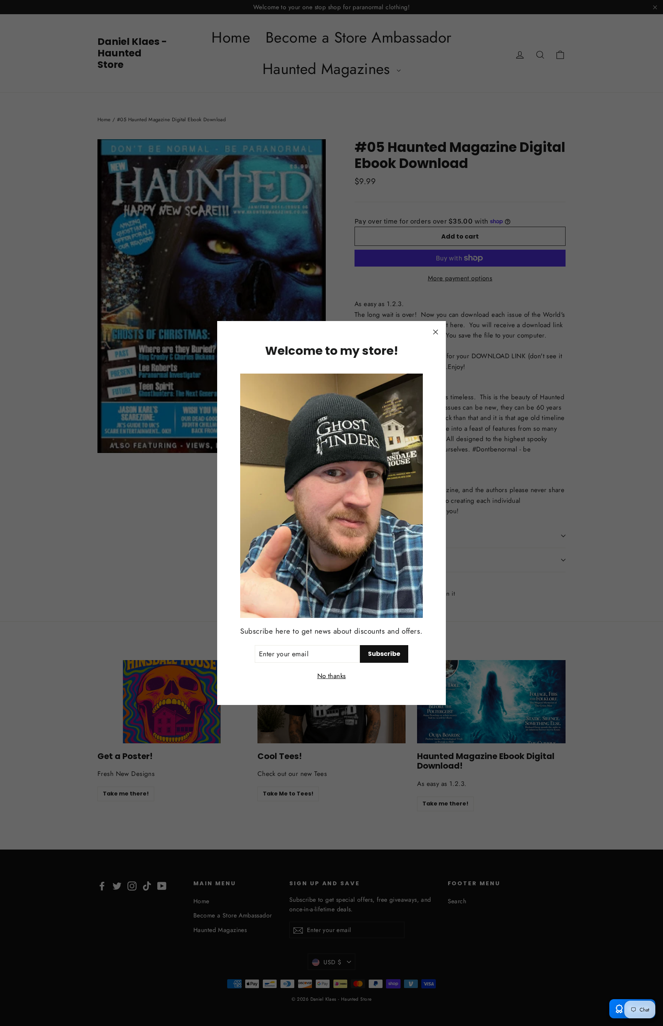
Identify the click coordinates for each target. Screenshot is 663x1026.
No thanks (331, 675)
